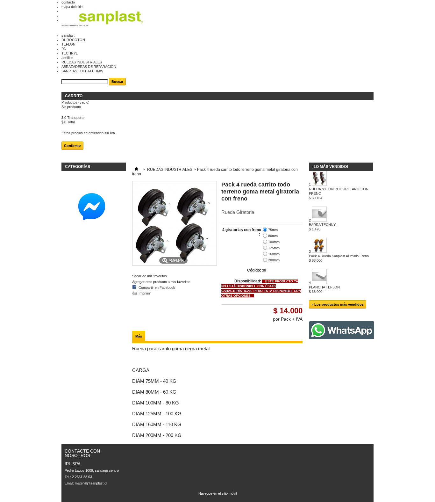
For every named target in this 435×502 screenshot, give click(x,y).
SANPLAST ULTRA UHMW (82, 71)
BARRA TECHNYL (323, 227)
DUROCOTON (73, 40)
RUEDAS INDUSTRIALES (81, 62)
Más (138, 336)
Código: (254, 270)
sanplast (68, 35)
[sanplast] (110, 18)
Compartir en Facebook (157, 287)
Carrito (74, 96)
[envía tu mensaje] (93, 224)
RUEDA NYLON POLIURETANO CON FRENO (338, 193)
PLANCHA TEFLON (324, 289)
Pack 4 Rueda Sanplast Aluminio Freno (339, 258)
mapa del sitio (71, 7)
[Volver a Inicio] (136, 169)
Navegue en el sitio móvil (217, 493)
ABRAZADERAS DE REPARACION (88, 67)
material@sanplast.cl (91, 483)
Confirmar (72, 146)
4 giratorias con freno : (241, 232)
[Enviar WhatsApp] (341, 338)
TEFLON (68, 44)
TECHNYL (69, 53)
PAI (64, 49)
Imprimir (145, 293)
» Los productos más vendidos (337, 304)
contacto (68, 2)
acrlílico (67, 58)
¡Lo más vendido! (330, 166)
